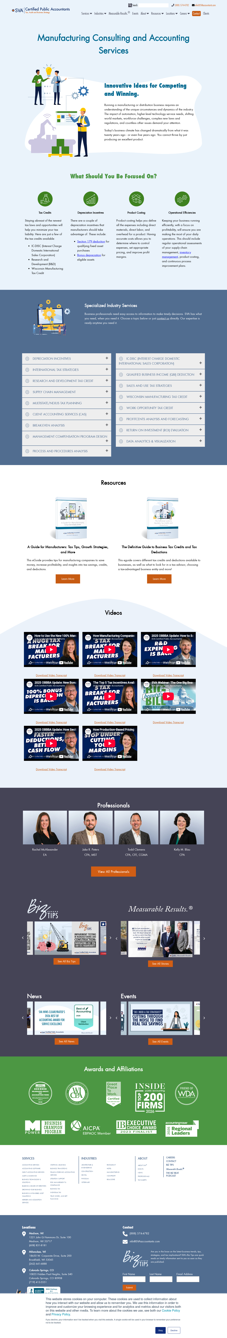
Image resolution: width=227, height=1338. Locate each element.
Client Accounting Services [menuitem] (33, 1172)
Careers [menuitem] (184, 13)
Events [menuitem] (135, 13)
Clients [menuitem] (206, 13)
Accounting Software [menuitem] (31, 1168)
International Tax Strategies (55, 370)
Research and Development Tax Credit (62, 381)
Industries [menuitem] (99, 13)
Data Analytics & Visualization (150, 441)
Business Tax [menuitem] (55, 1189)
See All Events (160, 1041)
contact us (163, 318)
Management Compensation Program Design (69, 436)
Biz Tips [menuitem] (170, 1164)
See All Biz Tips (66, 961)
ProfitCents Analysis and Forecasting (157, 419)
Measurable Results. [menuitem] (119, 13)
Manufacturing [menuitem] (113, 1172)
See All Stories (160, 963)
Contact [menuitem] (171, 1161)
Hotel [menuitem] (109, 1168)
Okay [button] (160, 1330)
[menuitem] (196, 13)
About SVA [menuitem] (142, 1165)
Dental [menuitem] (84, 1175)
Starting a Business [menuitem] (58, 1165)
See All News (66, 1041)
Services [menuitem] (85, 13)
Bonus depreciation (89, 255)
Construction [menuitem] (87, 1171)
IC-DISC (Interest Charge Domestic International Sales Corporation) (149, 361)
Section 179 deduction (91, 241)
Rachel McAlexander (45, 849)
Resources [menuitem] (156, 13)
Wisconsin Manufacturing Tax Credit (156, 397)
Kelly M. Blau (182, 849)
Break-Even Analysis (48, 425)
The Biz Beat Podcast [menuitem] (172, 1174)
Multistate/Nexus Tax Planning (57, 403)
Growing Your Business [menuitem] (32, 1190)
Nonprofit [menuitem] (111, 1176)
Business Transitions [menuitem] (58, 1168)
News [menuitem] (140, 1173)
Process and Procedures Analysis (60, 451)
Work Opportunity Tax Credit (149, 408)
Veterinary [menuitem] (85, 1182)
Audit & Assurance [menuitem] (29, 1176)
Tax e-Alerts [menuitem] (142, 1180)
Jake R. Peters (90, 849)
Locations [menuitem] (170, 13)
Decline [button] (173, 1330)
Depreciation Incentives (51, 359)
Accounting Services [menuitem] (30, 1165)
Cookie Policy (171, 1310)
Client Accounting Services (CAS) (59, 414)
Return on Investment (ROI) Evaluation (156, 430)
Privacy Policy (61, 1314)
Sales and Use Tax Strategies (148, 386)
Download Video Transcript (51, 675)
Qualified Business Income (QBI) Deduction (159, 375)
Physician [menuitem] (85, 1179)
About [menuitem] (144, 13)
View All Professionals (113, 871)
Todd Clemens (136, 849)
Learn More (67, 579)
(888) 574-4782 (182, 5)
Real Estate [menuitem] (111, 1179)
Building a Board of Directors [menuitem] (34, 1186)
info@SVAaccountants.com (205, 5)
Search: (135, 5)
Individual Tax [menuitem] (55, 1192)
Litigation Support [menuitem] (57, 1179)
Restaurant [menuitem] (111, 1165)
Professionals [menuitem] (143, 1176)
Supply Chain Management (54, 392)
